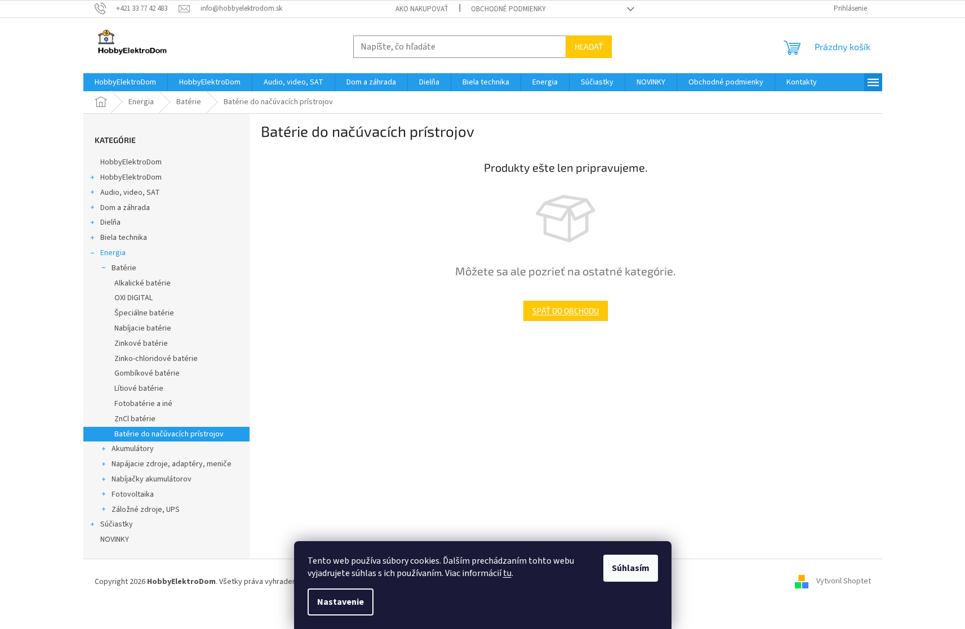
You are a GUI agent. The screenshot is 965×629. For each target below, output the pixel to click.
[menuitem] (125, 82)
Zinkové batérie (141, 343)
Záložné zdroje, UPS (146, 509)
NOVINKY (114, 539)
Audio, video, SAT (130, 192)
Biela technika (123, 237)
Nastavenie (340, 602)
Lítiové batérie (138, 388)
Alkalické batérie (142, 283)
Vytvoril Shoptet (843, 581)
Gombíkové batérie (147, 373)
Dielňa (110, 222)
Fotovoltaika (133, 494)
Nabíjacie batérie (142, 328)
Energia (113, 252)
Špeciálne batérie (144, 313)
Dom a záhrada (125, 207)
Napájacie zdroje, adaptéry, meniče (172, 464)
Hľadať (589, 46)
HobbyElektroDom (131, 162)
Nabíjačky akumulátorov (152, 479)
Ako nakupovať (421, 9)
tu (507, 573)
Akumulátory (133, 448)
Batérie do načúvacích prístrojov (169, 434)
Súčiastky (116, 524)
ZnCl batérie (134, 419)
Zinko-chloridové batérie (156, 358)
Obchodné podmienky (508, 9)
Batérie (124, 268)
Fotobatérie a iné (143, 403)
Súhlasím (631, 568)
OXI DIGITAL (133, 298)
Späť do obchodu (565, 310)
